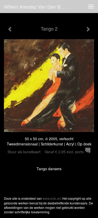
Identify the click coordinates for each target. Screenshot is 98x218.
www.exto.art (52, 198)
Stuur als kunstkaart (46, 151)
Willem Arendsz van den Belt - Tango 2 (37, 6)
